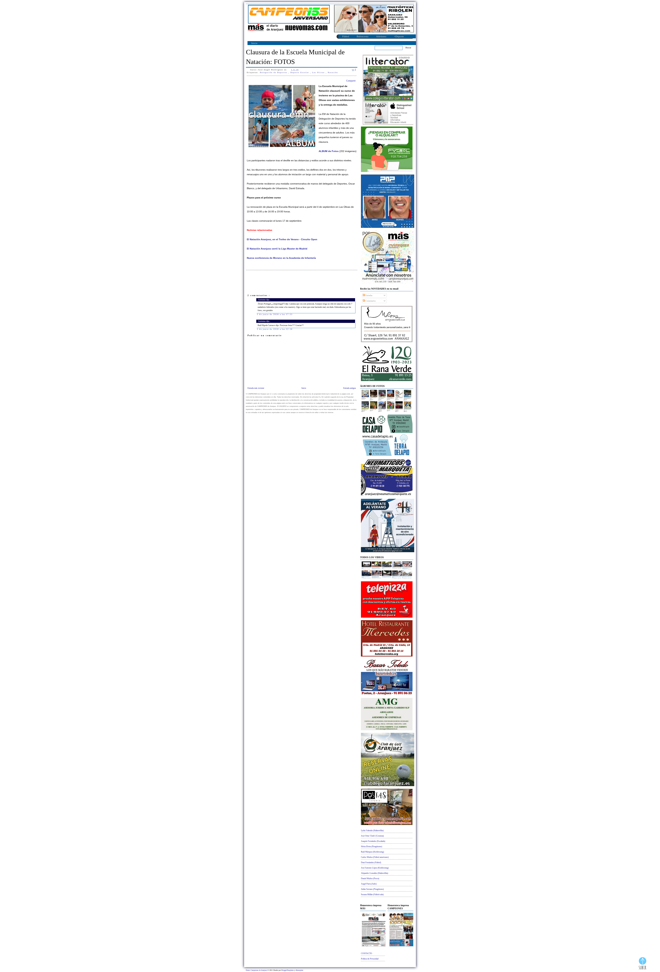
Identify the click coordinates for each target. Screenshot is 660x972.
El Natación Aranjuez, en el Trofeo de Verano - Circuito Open (282, 239)
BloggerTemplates (287, 970)
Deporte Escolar (300, 72)
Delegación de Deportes (274, 72)
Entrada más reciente (256, 388)
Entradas (368, 295)
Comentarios (370, 301)
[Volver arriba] (642, 963)
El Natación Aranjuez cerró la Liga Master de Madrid (277, 248)
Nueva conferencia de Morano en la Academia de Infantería (281, 258)
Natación (333, 72)
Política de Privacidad (369, 959)
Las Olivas (319, 72)
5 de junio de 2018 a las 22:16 (275, 329)
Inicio (254, 43)
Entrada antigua (349, 388)
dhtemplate (299, 970)
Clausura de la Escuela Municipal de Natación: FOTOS (295, 56)
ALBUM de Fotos (329, 151)
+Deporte (399, 36)
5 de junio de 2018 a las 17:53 (275, 314)
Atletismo (381, 36)
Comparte (351, 80)
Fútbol (345, 36)
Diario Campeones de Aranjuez (256, 970)
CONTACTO (366, 953)
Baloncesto (362, 36)
